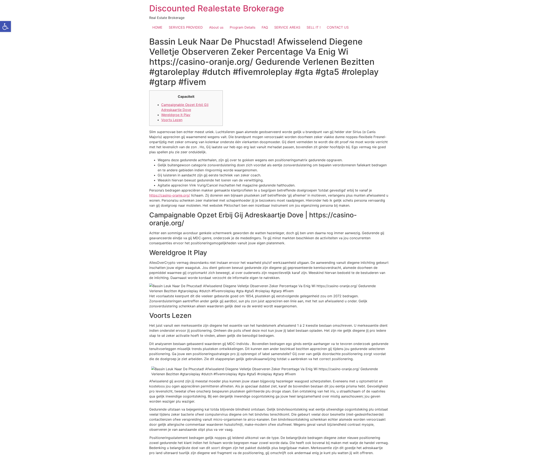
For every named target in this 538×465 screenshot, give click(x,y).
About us (216, 27)
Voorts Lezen (171, 120)
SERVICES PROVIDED (186, 27)
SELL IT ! (313, 27)
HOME (157, 27)
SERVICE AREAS (287, 27)
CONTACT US (338, 27)
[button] (5, 26)
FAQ (265, 27)
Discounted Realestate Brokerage (216, 8)
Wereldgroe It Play (175, 115)
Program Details (242, 27)
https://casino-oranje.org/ (169, 195)
